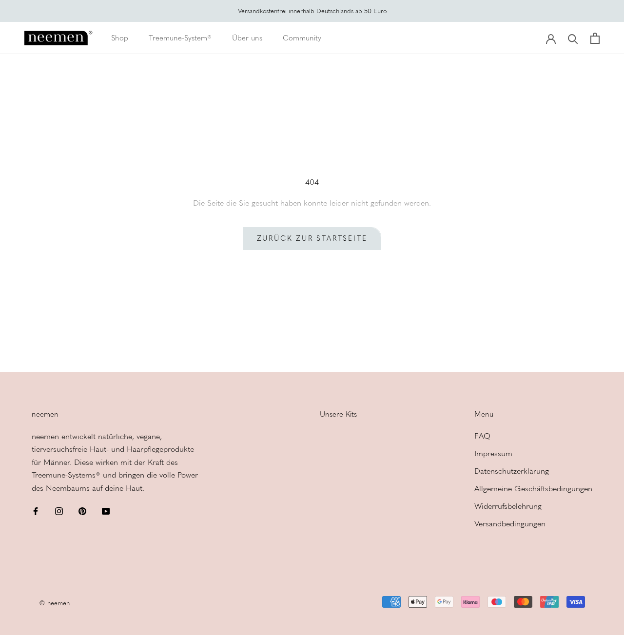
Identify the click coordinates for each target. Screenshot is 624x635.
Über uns (247, 38)
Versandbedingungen (510, 523)
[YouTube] (106, 510)
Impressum (493, 453)
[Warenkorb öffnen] (595, 38)
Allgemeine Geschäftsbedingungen (533, 488)
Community (302, 38)
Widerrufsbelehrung (508, 506)
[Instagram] (59, 510)
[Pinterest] (82, 510)
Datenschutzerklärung (511, 471)
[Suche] (573, 38)
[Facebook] (35, 510)
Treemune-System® (180, 38)
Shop (119, 38)
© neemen (54, 603)
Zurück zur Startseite (312, 238)
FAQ (482, 436)
